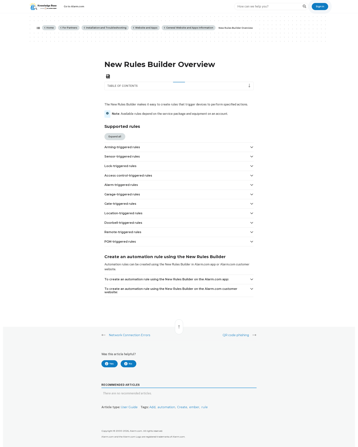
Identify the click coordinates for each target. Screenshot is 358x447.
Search (304, 6)
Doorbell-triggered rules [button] (123, 223)
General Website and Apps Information (189, 27)
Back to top (179, 325)
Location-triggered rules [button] (123, 213)
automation (166, 407)
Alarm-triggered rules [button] (121, 185)
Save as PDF (108, 76)
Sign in (320, 6)
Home (50, 27)
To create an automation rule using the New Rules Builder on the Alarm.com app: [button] (167, 279)
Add (152, 407)
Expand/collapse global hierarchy (37, 28)
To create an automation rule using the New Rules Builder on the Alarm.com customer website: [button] (170, 290)
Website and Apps (146, 27)
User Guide (129, 407)
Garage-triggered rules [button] (122, 194)
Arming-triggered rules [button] (122, 147)
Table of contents (122, 85)
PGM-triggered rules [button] (120, 241)
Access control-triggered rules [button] (128, 175)
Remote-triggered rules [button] (122, 232)
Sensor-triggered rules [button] (122, 156)
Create (182, 407)
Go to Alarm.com (74, 6)
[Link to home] (43, 6)
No (130, 363)
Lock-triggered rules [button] (120, 166)
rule (204, 407)
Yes (111, 363)
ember (194, 407)
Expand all (115, 136)
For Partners (69, 27)
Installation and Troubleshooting (105, 27)
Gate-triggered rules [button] (120, 203)
